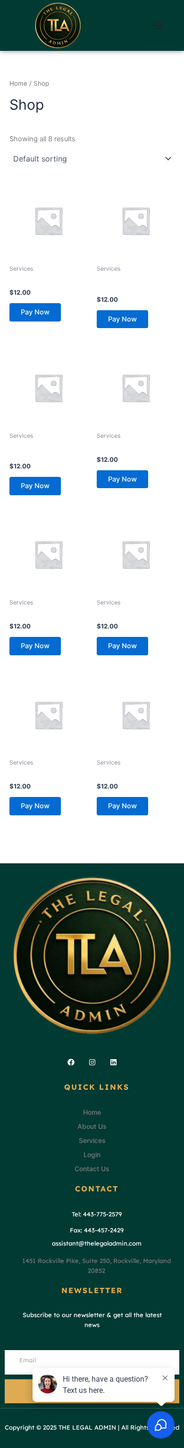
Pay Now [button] (35, 312)
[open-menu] (157, 25)
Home (18, 83)
